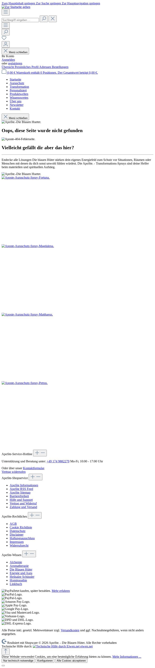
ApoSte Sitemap (20, 492)
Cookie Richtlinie (21, 527)
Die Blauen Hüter (21, 569)
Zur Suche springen (49, 3)
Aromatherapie (19, 566)
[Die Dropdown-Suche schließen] (53, 19)
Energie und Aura (21, 573)
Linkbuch (16, 584)
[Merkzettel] (4, 39)
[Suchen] (44, 19)
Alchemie (16, 562)
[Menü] (6, 12)
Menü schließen (18, 52)
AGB (13, 523)
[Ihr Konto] (6, 44)
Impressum (17, 542)
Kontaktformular (33, 468)
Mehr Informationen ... (126, 656)
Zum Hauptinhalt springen (19, 3)
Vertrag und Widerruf (23, 503)
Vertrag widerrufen (14, 471)
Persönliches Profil (27, 67)
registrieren (15, 63)
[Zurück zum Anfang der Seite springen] (6, 651)
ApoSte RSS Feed (21, 489)
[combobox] (20, 20)
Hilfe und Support (21, 499)
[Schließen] (3, 665)
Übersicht (8, 67)
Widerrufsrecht (19, 545)
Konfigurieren (45, 660)
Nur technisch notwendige (18, 660)
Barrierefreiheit (19, 496)
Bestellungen (60, 67)
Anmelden (8, 59)
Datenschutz (17, 531)
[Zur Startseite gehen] (16, 7)
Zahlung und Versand (23, 507)
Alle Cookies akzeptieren (71, 660)
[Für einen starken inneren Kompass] (77, 210)
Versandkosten (70, 630)
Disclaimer (16, 534)
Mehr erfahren (61, 590)
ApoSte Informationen (24, 485)
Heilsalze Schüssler (22, 576)
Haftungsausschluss (22, 538)
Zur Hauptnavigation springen (81, 3)
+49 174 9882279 (58, 461)
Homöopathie (18, 580)
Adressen (45, 67)
